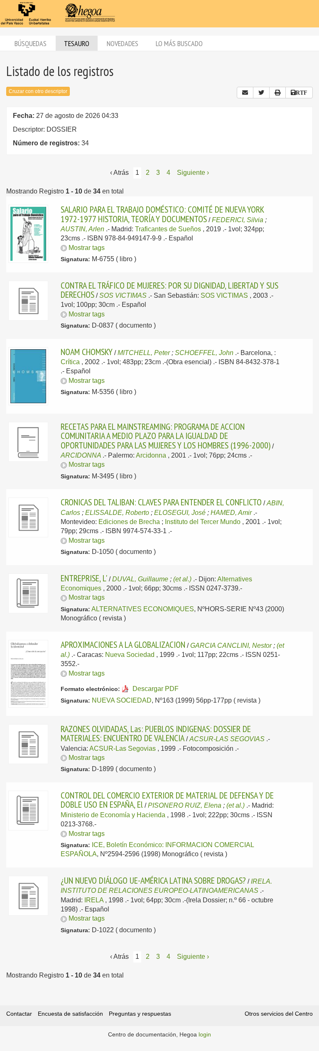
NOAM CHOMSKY (87, 352)
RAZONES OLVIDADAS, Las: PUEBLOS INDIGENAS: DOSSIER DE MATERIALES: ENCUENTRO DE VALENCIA (156, 733)
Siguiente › (193, 172)
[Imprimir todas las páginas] (277, 92)
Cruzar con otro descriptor (38, 91)
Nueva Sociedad (130, 654)
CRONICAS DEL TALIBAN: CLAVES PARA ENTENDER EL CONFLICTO (161, 502)
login (205, 1034)
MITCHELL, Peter (144, 352)
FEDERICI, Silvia (237, 219)
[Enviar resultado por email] (245, 92)
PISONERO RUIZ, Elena (184, 805)
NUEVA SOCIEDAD (122, 700)
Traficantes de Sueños (168, 229)
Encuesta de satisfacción (70, 1013)
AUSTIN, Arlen (82, 229)
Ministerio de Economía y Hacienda (113, 814)
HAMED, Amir (231, 512)
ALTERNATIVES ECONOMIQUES (142, 608)
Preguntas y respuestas (140, 1013)
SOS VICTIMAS (123, 295)
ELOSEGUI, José (180, 512)
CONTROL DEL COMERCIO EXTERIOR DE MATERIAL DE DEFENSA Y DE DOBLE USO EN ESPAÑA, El (167, 799)
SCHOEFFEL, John (204, 352)
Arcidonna (151, 455)
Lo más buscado (179, 43)
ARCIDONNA (81, 455)
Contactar (19, 1013)
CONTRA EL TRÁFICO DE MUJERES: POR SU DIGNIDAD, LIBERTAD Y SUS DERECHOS (169, 289)
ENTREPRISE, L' (84, 578)
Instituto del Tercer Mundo (202, 521)
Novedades (122, 43)
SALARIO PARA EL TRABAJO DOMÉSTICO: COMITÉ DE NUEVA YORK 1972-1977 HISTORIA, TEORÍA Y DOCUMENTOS (162, 213)
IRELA (93, 900)
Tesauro (76, 43)
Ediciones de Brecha (129, 521)
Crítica (70, 361)
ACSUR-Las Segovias (122, 748)
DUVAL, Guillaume (140, 579)
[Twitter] (261, 92)
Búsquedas (31, 43)
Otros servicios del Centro (279, 1013)
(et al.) (182, 579)
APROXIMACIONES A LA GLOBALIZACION (123, 644)
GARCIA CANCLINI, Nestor (231, 645)
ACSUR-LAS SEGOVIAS (227, 738)
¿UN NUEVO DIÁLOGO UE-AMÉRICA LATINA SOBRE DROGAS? (153, 880)
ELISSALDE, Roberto (117, 512)
